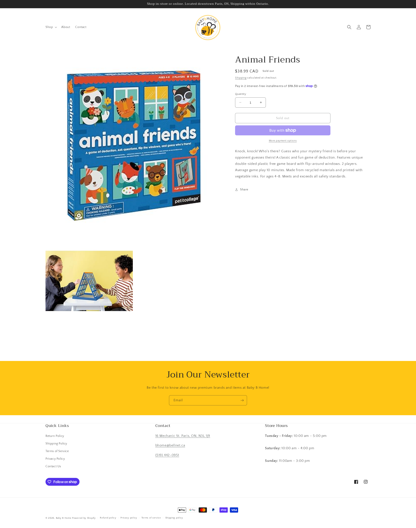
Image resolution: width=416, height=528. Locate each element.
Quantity (240, 93)
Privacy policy (128, 518)
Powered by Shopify (84, 518)
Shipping (241, 77)
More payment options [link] (283, 140)
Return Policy (55, 436)
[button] (51, 27)
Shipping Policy (56, 443)
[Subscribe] (242, 400)
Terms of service (151, 518)
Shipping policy (174, 518)
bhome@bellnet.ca (170, 445)
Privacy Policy (55, 459)
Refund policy (108, 518)
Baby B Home (64, 518)
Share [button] (244, 189)
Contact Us (53, 466)
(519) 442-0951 (167, 455)
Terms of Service (57, 451)
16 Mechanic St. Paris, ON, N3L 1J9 (182, 436)
